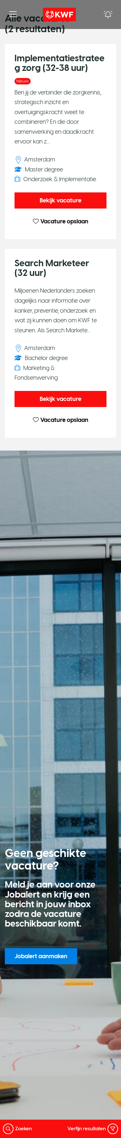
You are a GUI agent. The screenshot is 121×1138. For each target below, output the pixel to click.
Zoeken (23, 1129)
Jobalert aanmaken (41, 956)
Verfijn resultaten (86, 1129)
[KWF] (59, 14)
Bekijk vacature (60, 200)
